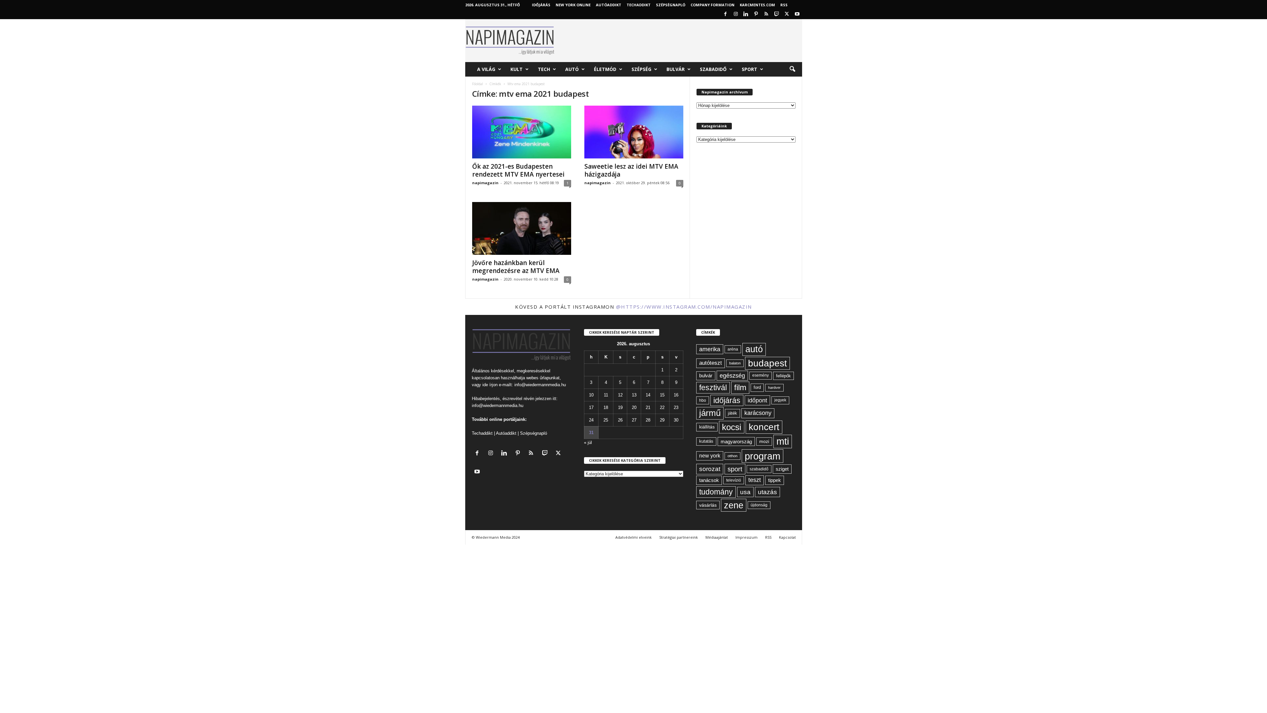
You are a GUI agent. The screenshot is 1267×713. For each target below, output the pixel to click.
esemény (760, 375)
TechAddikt (639, 4)
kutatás (706, 441)
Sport (749, 69)
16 (676, 394)
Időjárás (541, 4)
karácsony (757, 413)
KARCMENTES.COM (757, 4)
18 (605, 407)
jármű (710, 413)
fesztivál (713, 387)
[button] (792, 69)
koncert (764, 427)
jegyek (780, 400)
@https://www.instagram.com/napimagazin (684, 306)
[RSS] (766, 14)
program (762, 456)
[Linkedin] (746, 14)
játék (732, 413)
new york (709, 455)
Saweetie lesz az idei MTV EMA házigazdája (631, 170)
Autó (572, 69)
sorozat (709, 468)
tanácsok (709, 480)
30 (676, 420)
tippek (774, 480)
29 (662, 420)
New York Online (573, 4)
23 (676, 407)
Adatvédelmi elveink (633, 537)
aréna (733, 349)
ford (757, 387)
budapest (767, 363)
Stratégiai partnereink (678, 537)
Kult (516, 69)
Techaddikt (482, 433)
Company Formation (712, 4)
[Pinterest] (756, 14)
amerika (709, 349)
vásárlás (708, 505)
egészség (732, 375)
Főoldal (477, 84)
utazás (767, 492)
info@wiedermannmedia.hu (540, 384)
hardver (774, 388)
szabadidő (759, 469)
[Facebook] (726, 14)
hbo (702, 400)
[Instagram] (736, 14)
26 (620, 420)
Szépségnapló (670, 4)
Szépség (641, 69)
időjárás (726, 400)
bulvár (705, 375)
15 (662, 394)
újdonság (759, 505)
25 (605, 420)
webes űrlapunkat (543, 377)
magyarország (736, 441)
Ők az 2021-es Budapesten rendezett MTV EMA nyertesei (518, 170)
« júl (588, 442)
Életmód (605, 69)
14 (648, 394)
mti (782, 441)
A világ (486, 69)
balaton (735, 363)
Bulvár (675, 69)
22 (662, 407)
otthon (732, 456)
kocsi (731, 427)
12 (620, 394)
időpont (757, 400)
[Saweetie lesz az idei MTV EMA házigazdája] (633, 132)
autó (754, 349)
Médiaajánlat (716, 537)
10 (591, 394)
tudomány (716, 492)
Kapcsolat (787, 537)
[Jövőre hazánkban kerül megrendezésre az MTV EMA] (521, 228)
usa (745, 492)
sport (735, 469)
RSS (784, 4)
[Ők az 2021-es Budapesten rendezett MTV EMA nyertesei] (521, 132)
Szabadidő (713, 69)
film (740, 387)
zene (733, 505)
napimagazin (485, 182)
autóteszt (710, 363)
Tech (544, 69)
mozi (764, 441)
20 (634, 407)
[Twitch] (777, 14)
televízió (733, 480)
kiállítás (707, 426)
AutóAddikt (608, 4)
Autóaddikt (506, 433)
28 (648, 420)
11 (606, 394)
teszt (754, 480)
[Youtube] (797, 14)
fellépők (783, 375)
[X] (787, 14)
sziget (782, 469)
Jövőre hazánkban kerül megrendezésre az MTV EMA (516, 266)
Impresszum (746, 537)
